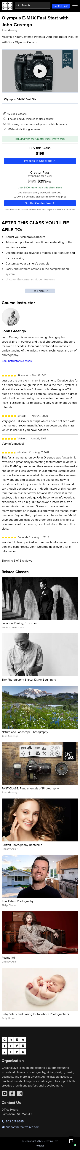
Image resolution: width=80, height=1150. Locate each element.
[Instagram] (20, 1094)
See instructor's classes (17, 361)
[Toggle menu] (75, 5)
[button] (71, 1141)
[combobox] (32, 5)
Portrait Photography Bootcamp (22, 845)
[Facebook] (12, 1094)
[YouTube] (5, 1094)
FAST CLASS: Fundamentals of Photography (30, 788)
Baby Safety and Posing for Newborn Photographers (35, 1014)
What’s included (66, 209)
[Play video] (40, 71)
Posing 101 (8, 957)
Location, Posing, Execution (20, 623)
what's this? (58, 139)
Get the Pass (60, 6)
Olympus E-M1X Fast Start (21, 99)
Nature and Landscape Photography (25, 732)
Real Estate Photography (17, 901)
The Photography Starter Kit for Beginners (29, 679)
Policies (40, 1145)
